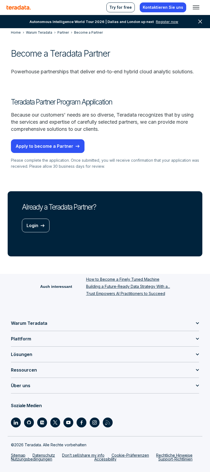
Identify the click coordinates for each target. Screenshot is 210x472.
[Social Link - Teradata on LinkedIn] (16, 422)
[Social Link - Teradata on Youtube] (68, 422)
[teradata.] (19, 7)
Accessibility (105, 459)
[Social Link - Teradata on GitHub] (29, 422)
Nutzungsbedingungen (31, 459)
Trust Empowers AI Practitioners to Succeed (125, 293)
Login (32, 225)
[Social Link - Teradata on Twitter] (55, 422)
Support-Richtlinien (175, 459)
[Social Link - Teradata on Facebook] (81, 422)
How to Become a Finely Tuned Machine (122, 279)
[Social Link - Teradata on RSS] (108, 422)
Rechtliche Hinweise (174, 455)
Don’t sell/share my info (83, 455)
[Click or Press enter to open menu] (196, 7)
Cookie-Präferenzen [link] (130, 455)
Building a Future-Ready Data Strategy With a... (128, 286)
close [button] (200, 21)
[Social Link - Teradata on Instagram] (95, 422)
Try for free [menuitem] (120, 7)
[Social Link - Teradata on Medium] (42, 422)
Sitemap (18, 455)
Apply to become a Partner (44, 146)
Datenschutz (44, 455)
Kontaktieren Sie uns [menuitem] (163, 7)
